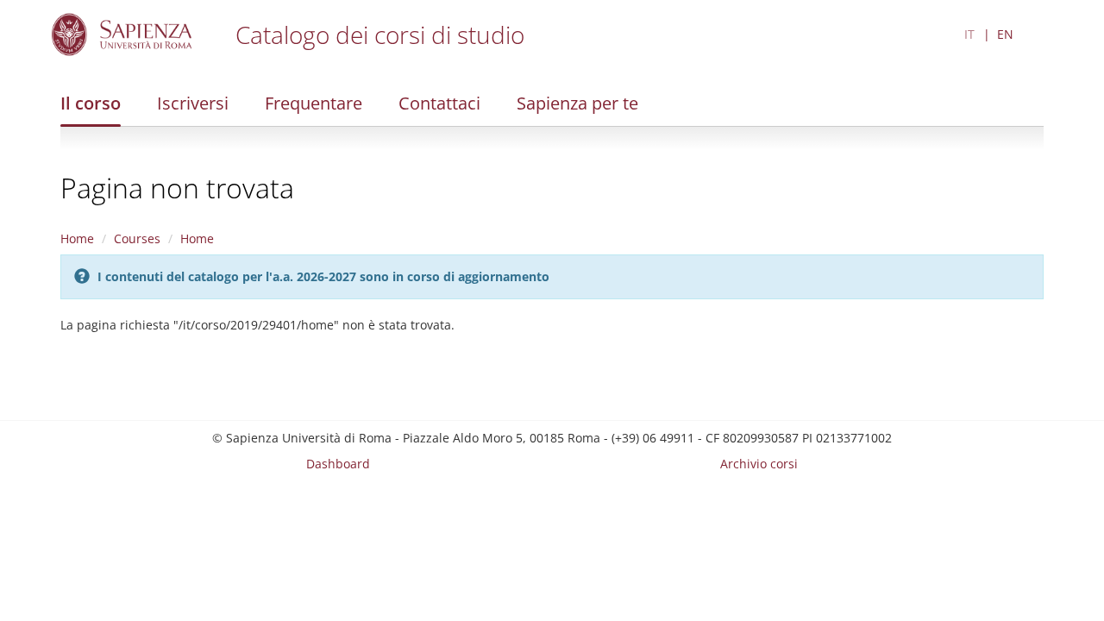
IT (969, 34)
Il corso (90, 103)
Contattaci (439, 103)
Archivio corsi (759, 463)
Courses (137, 238)
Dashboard (338, 463)
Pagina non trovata (177, 187)
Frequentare (313, 103)
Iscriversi (193, 103)
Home (77, 238)
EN (1005, 34)
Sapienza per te (577, 103)
